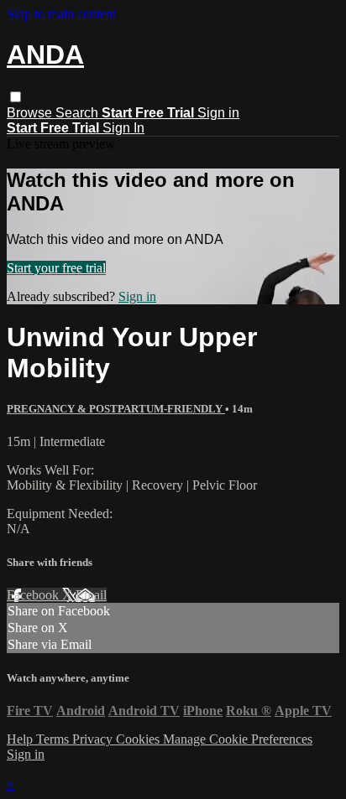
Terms (54, 739)
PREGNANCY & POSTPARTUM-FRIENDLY (116, 408)
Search (78, 113)
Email (91, 595)
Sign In (123, 128)
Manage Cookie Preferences (237, 739)
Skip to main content (61, 14)
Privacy (94, 739)
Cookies (139, 739)
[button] (15, 96)
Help (21, 739)
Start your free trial (56, 268)
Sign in (218, 113)
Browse (31, 113)
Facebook (34, 595)
